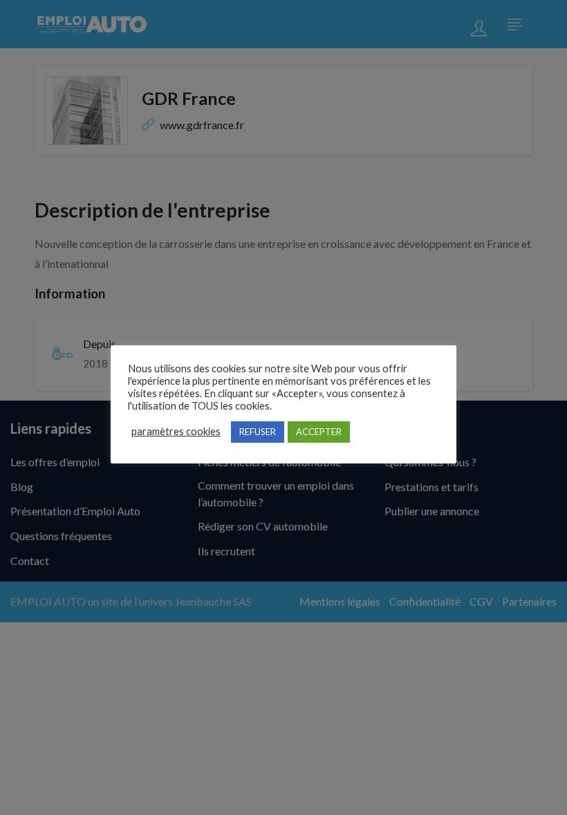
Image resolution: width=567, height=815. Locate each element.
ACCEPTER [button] (319, 431)
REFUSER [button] (257, 431)
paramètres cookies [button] (176, 431)
